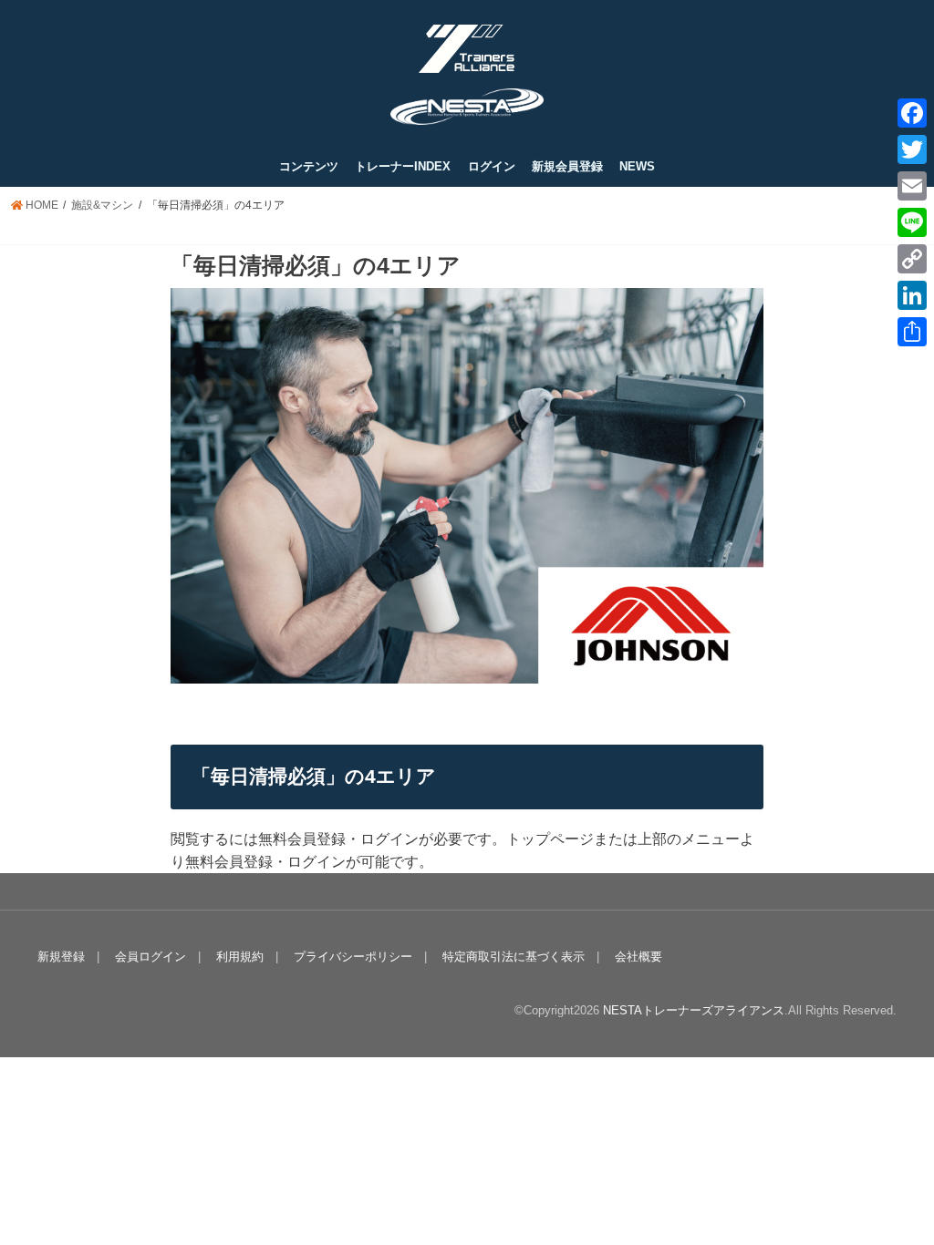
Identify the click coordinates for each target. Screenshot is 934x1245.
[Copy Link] (912, 259)
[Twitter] (912, 149)
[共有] (912, 332)
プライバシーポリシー (353, 956)
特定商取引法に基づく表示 (513, 956)
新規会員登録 (567, 166)
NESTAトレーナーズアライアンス (693, 1010)
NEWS (637, 166)
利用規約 (240, 956)
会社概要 (638, 956)
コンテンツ (308, 166)
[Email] (912, 186)
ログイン (491, 166)
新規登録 (61, 956)
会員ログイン (150, 956)
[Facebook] (912, 113)
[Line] (912, 222)
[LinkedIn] (912, 295)
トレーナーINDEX (403, 166)
